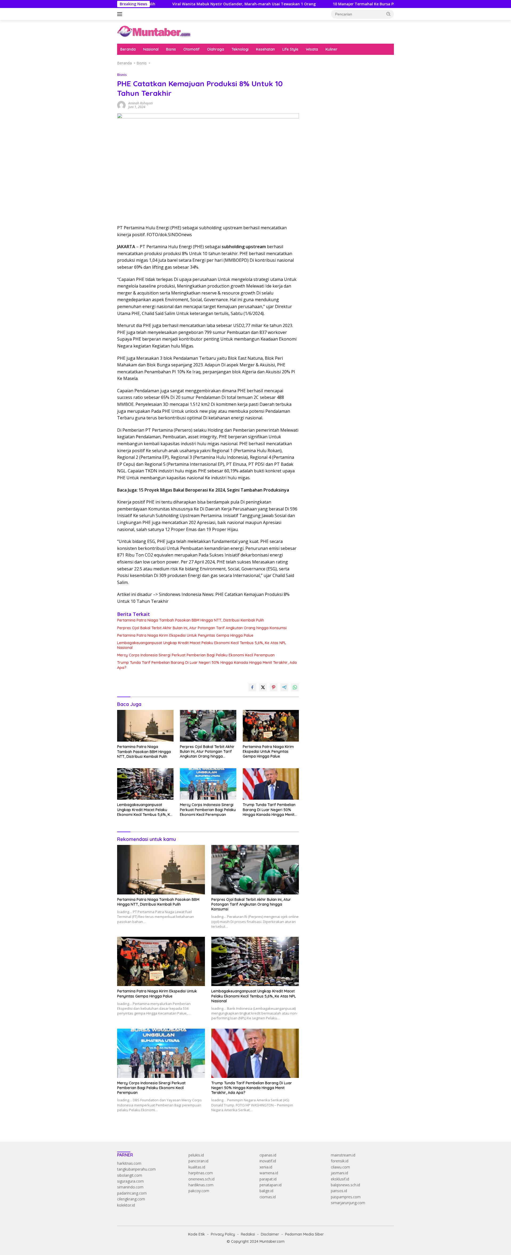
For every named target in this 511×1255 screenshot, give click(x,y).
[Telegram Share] (284, 687)
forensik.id (339, 1160)
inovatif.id (267, 1160)
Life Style (290, 49)
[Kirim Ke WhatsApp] (295, 687)
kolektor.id (126, 1205)
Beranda (128, 49)
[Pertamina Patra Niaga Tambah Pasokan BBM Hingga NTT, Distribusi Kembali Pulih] (145, 726)
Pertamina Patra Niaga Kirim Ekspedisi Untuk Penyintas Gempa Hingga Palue (185, 635)
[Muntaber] (154, 31)
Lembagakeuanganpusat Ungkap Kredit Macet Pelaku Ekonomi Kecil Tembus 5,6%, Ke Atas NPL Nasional (201, 645)
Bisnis (171, 49)
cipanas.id (267, 1155)
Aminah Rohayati (140, 103)
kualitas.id (196, 1167)
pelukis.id (196, 1155)
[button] (388, 14)
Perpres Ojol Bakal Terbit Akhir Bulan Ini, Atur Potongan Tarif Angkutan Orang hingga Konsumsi (202, 628)
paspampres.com (346, 1196)
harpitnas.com (200, 1172)
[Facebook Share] (252, 687)
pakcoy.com (198, 1190)
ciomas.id (267, 1196)
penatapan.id (270, 1184)
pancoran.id (198, 1160)
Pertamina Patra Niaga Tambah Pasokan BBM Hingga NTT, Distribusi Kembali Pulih (190, 620)
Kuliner (331, 49)
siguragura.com (130, 1181)
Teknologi (240, 49)
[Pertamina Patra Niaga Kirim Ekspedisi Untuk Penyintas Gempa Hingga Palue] (271, 726)
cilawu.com (340, 1167)
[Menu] (120, 14)
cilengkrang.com (131, 1198)
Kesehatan (265, 49)
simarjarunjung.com (348, 1202)
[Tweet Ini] (263, 687)
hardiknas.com (200, 1184)
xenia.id (265, 1167)
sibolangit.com (129, 1175)
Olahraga (215, 49)
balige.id (266, 1190)
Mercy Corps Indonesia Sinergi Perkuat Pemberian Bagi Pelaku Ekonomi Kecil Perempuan (196, 655)
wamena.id (268, 1172)
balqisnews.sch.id (345, 1184)
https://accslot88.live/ (325, 130)
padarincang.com (132, 1193)
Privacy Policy (223, 1234)
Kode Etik (196, 1234)
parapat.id (268, 1179)
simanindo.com (130, 1186)
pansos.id (339, 1190)
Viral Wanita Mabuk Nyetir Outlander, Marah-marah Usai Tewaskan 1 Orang (202, 4)
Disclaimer (270, 1234)
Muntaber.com (272, 1241)
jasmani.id (339, 1172)
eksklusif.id (340, 1179)
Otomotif (191, 49)
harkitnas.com (129, 1163)
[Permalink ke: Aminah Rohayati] (121, 104)
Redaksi (248, 1234)
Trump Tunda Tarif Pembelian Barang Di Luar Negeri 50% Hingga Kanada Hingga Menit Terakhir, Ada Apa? (207, 665)
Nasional (151, 49)
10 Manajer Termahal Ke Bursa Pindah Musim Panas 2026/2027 (349, 4)
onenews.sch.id (201, 1179)
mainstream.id (343, 1155)
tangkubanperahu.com (136, 1169)
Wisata (312, 49)
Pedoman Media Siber (304, 1234)
